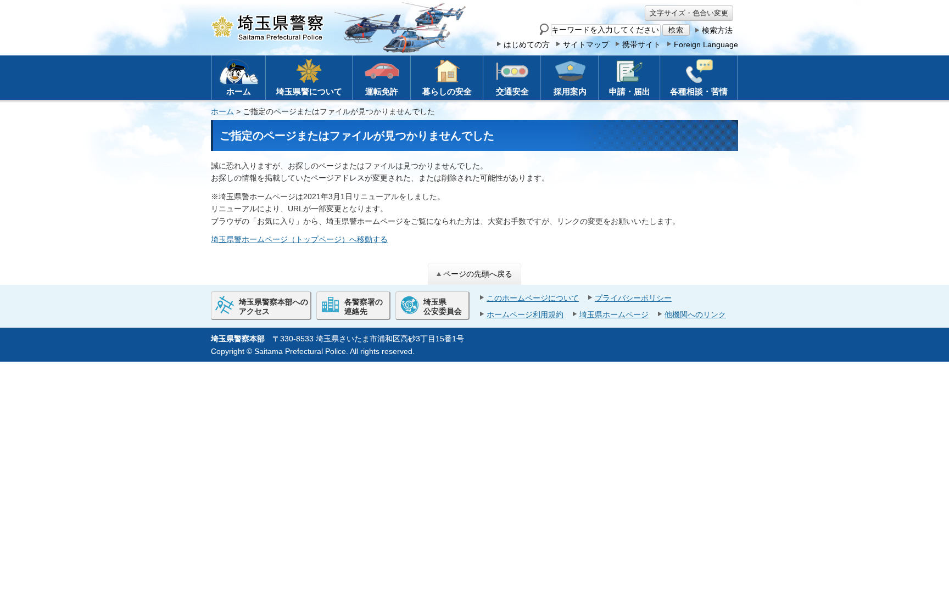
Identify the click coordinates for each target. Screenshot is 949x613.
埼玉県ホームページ (614, 314)
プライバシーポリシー (633, 298)
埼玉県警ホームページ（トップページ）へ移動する (299, 239)
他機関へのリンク (695, 314)
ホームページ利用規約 (525, 314)
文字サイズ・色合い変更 (689, 13)
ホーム (222, 111)
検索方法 (717, 30)
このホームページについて (533, 298)
